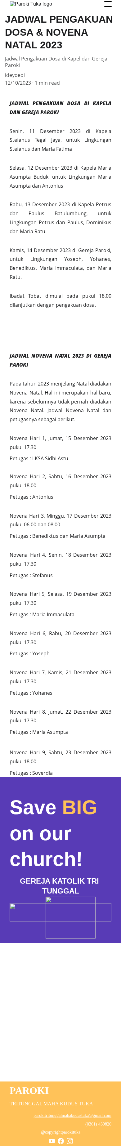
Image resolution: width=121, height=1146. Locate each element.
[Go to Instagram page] (70, 1141)
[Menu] (108, 4)
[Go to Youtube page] (52, 1141)
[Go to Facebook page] (61, 1141)
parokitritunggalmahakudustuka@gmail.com (72, 1115)
